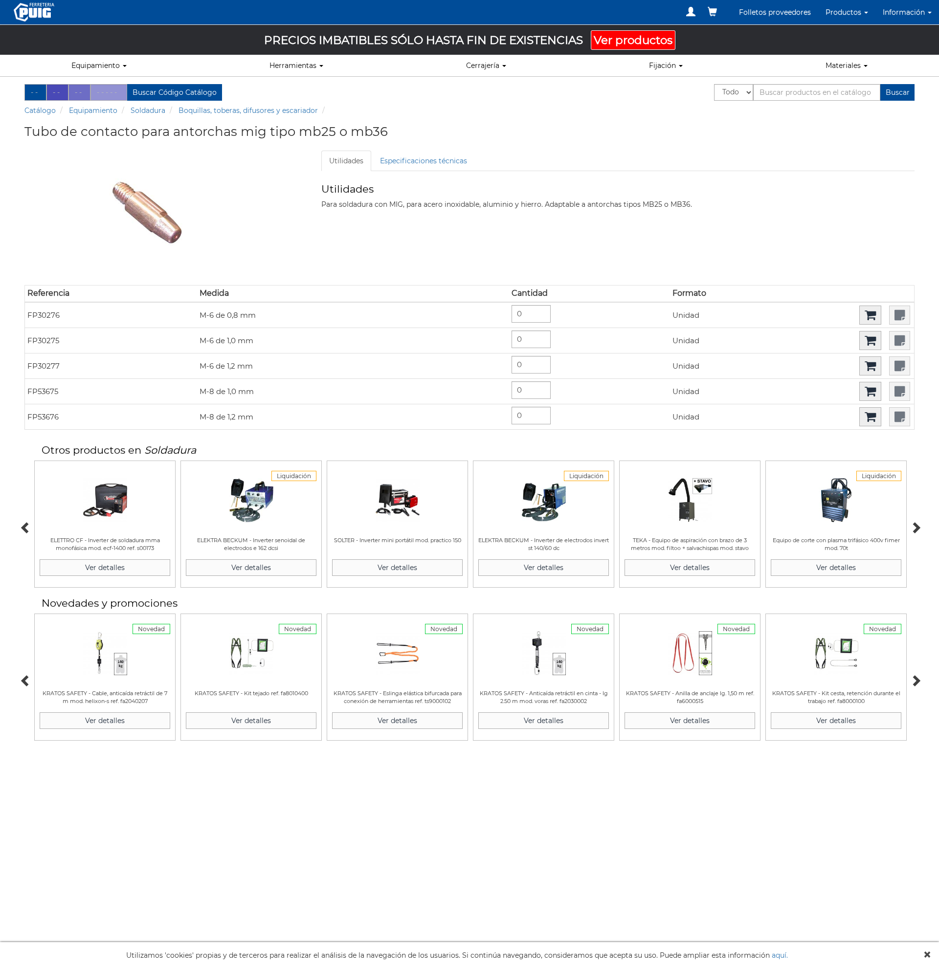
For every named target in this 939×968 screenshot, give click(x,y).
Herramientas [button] (293, 65)
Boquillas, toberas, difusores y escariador (248, 110)
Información (905, 12)
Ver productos (633, 40)
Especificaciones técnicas (423, 160)
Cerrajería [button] (483, 65)
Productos (844, 12)
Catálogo (40, 110)
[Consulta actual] (712, 11)
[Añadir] (870, 315)
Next (914, 526)
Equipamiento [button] (96, 65)
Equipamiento (93, 110)
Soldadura (148, 110)
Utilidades (346, 160)
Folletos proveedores (775, 12)
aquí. (780, 955)
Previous (24, 526)
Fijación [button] (663, 65)
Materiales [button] (844, 65)
